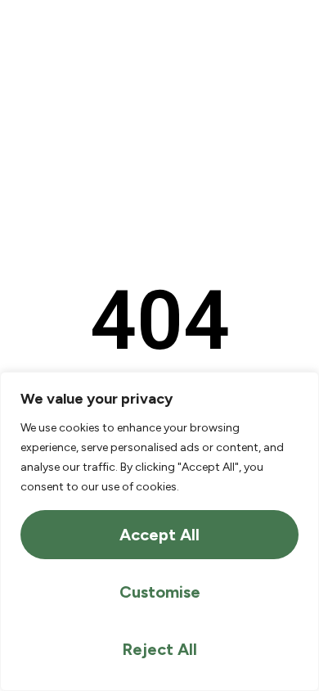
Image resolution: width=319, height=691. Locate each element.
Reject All (159, 649)
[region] (159, 531)
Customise (159, 592)
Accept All (159, 534)
